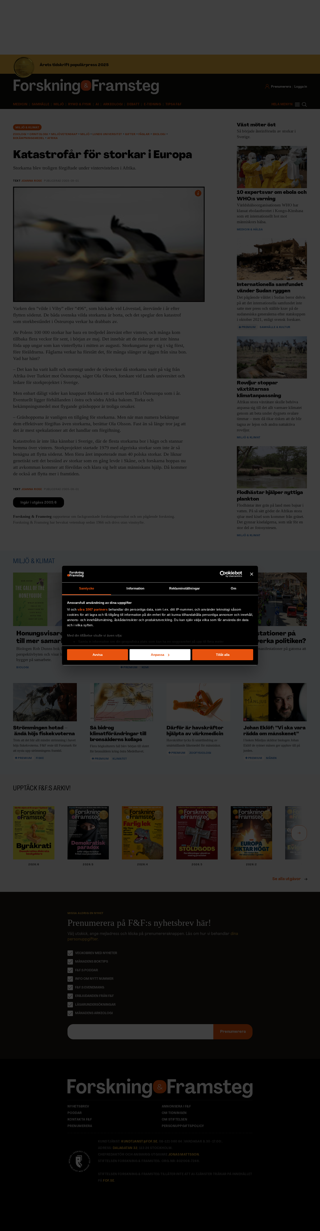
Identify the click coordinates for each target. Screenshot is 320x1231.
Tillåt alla (222, 655)
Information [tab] (135, 588)
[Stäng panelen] (251, 574)
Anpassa (157, 655)
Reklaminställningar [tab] (184, 588)
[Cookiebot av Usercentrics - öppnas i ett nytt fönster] (223, 574)
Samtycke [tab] (86, 588)
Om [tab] (233, 588)
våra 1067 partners (92, 609)
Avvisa (98, 655)
